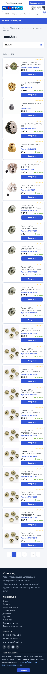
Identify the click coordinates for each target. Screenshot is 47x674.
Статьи (5, 601)
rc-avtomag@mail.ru (12, 642)
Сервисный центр (10, 607)
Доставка (7, 613)
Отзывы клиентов (10, 623)
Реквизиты (7, 620)
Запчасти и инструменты (30, 28)
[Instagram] (17, 647)
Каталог (14, 28)
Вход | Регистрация (14, 3)
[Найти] (36, 13)
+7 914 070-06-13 (38, 9)
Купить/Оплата (9, 610)
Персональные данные (12, 626)
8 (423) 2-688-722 (38, 7)
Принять (23, 670)
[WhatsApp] (13, 647)
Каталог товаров (11, 20)
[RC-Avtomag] (12, 8)
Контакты (7, 604)
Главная (6, 28)
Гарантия (6, 617)
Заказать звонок (36, 3)
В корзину (32, 74)
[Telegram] (4, 647)
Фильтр (23, 44)
